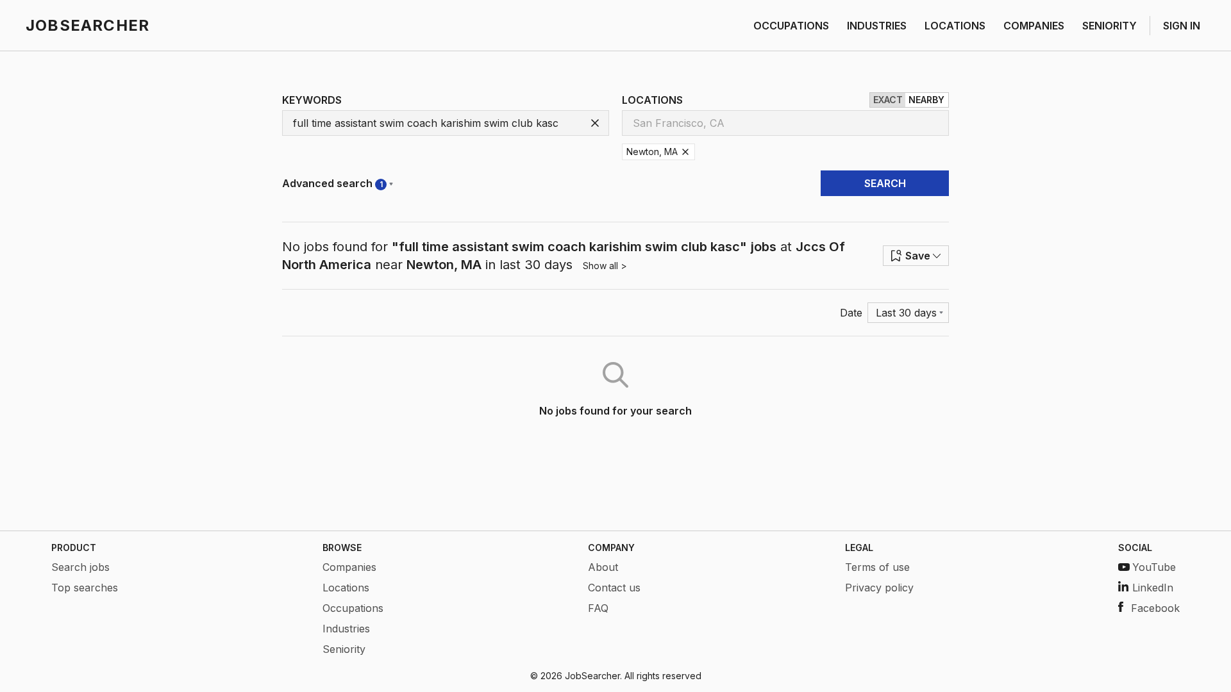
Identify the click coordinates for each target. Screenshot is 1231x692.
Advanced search (332, 183)
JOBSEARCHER (87, 25)
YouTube (1154, 567)
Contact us (614, 587)
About (603, 567)
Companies (349, 567)
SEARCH (885, 183)
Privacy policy (879, 587)
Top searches (84, 587)
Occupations (352, 608)
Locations (345, 587)
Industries (346, 628)
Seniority (343, 649)
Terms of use (877, 567)
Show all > (605, 265)
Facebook (1155, 608)
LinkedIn (1152, 587)
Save (917, 255)
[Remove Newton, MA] (685, 152)
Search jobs (80, 567)
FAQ (598, 608)
